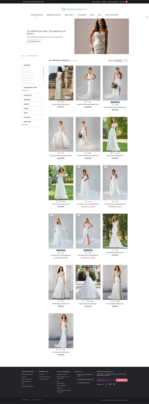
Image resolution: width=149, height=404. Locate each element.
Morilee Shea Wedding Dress (61, 352)
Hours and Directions (26, 379)
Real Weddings (60, 383)
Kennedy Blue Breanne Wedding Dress (61, 155)
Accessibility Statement (27, 386)
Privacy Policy (26, 399)
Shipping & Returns (26, 381)
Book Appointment (113, 1)
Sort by (110, 60)
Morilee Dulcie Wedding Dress (61, 204)
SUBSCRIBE (122, 380)
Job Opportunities (43, 379)
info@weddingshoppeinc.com (85, 379)
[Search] (147, 17)
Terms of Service (37, 399)
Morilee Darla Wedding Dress (115, 155)
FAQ (22, 384)
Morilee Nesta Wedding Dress (60, 104)
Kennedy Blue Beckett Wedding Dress (88, 104)
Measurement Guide (62, 374)
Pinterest (114, 384)
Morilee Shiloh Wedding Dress (115, 303)
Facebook (103, 384)
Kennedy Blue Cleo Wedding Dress (61, 255)
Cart (124, 1)
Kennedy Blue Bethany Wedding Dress (88, 155)
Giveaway (59, 388)
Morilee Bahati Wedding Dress (115, 252)
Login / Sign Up (96, 1)
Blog (58, 380)
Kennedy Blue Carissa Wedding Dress (88, 204)
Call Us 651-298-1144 (83, 382)
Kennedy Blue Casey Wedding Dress (88, 255)
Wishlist (104, 1)
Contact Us (24, 376)
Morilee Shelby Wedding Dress (88, 303)
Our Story (41, 374)
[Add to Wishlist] (71, 67)
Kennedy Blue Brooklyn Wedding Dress (115, 107)
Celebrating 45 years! (44, 376)
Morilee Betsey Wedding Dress (61, 303)
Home (23, 55)
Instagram (107, 384)
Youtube (110, 384)
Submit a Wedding (61, 385)
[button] (25, 65)
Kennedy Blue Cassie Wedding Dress (115, 204)
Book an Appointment (26, 374)
